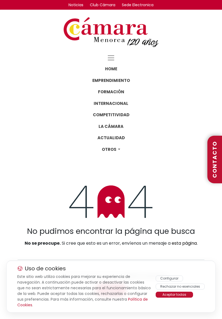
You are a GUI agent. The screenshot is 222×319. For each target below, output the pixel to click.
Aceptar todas (174, 294)
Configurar (169, 278)
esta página (184, 243)
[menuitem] (111, 69)
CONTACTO (214, 159)
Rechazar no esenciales (180, 286)
